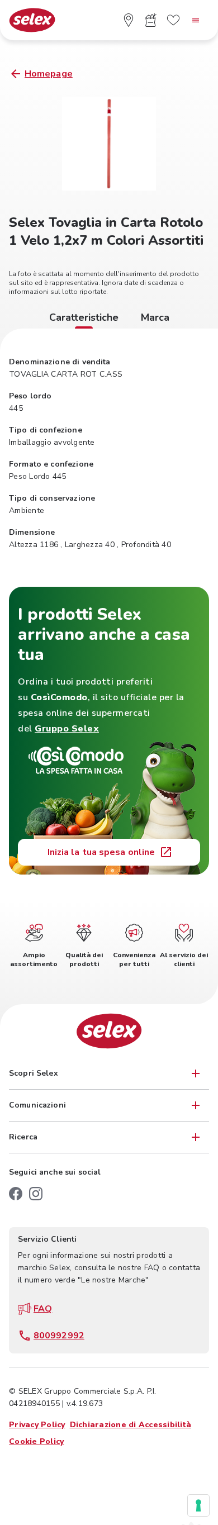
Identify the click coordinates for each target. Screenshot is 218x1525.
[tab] (84, 319)
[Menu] (195, 20)
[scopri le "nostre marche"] (173, 20)
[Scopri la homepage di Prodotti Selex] (32, 20)
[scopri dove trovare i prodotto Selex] (128, 20)
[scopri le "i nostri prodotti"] (151, 20)
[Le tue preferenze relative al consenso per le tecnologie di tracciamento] (198, 1505)
